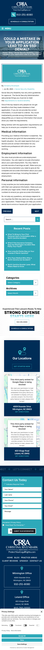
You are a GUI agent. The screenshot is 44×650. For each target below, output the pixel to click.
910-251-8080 (24, 14)
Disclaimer (6, 522)
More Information (21, 406)
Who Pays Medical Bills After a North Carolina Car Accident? (20, 259)
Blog (16, 557)
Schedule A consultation (22, 21)
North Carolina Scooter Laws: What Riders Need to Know (21, 265)
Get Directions (22, 411)
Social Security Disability (24, 89)
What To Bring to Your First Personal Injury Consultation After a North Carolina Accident (22, 236)
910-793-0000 (22, 608)
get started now (22, 366)
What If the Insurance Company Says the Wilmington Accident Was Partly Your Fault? (21, 244)
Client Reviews (10, 561)
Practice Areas (29, 557)
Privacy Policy (16, 522)
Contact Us (36, 561)
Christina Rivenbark (11, 86)
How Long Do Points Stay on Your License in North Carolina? (21, 252)
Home (10, 557)
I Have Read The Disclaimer (15, 525)
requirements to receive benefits (17, 101)
